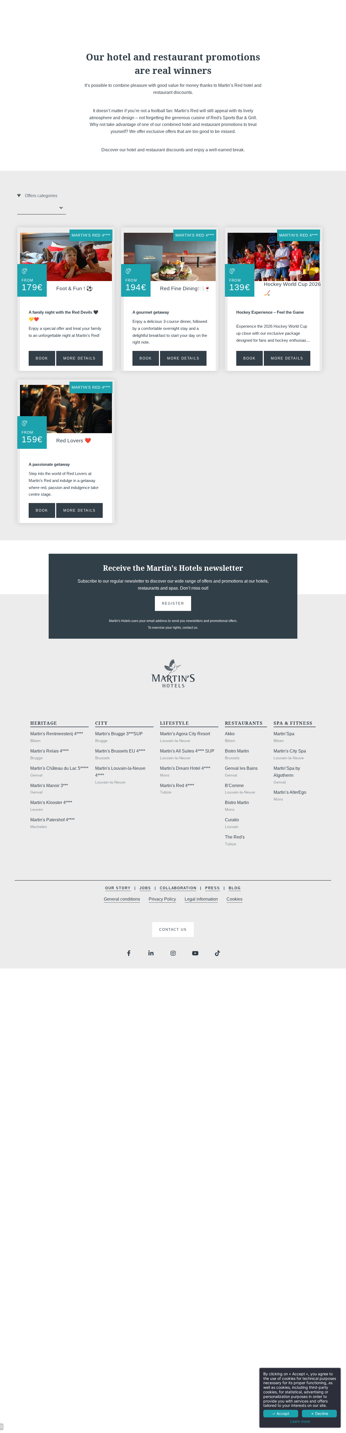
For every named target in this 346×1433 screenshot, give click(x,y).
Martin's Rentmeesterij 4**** (56, 733)
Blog (235, 888)
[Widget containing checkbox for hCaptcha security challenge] (249, 997)
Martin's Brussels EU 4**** (120, 751)
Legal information (201, 899)
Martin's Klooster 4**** (51, 802)
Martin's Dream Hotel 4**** (185, 768)
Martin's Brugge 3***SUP (119, 733)
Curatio (232, 820)
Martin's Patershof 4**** (52, 820)
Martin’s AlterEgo (290, 792)
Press (212, 888)
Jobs (145, 888)
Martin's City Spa (290, 751)
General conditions (122, 899)
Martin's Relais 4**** (49, 751)
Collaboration (178, 888)
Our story (118, 888)
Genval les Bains (241, 768)
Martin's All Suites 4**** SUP (187, 751)
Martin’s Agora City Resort (185, 733)
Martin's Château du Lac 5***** (59, 768)
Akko (230, 733)
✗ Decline (319, 1413)
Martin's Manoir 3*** (49, 785)
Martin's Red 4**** (91, 235)
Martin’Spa (284, 733)
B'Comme (234, 785)
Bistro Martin (237, 751)
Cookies (234, 899)
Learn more (300, 1421)
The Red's (235, 837)
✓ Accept (280, 1413)
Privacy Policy (162, 899)
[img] (170, 257)
